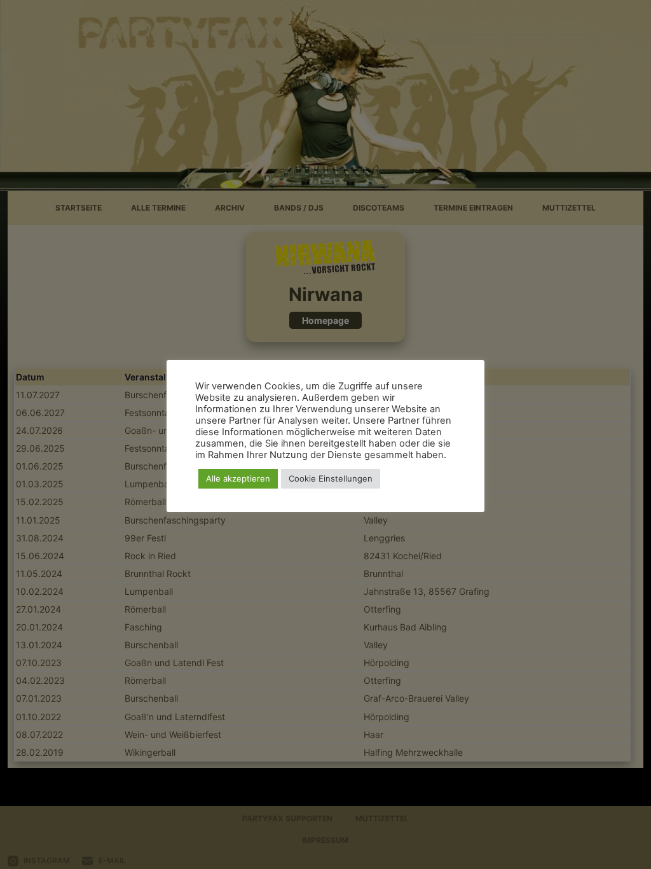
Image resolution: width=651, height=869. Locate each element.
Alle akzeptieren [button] (238, 478)
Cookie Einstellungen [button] (331, 478)
